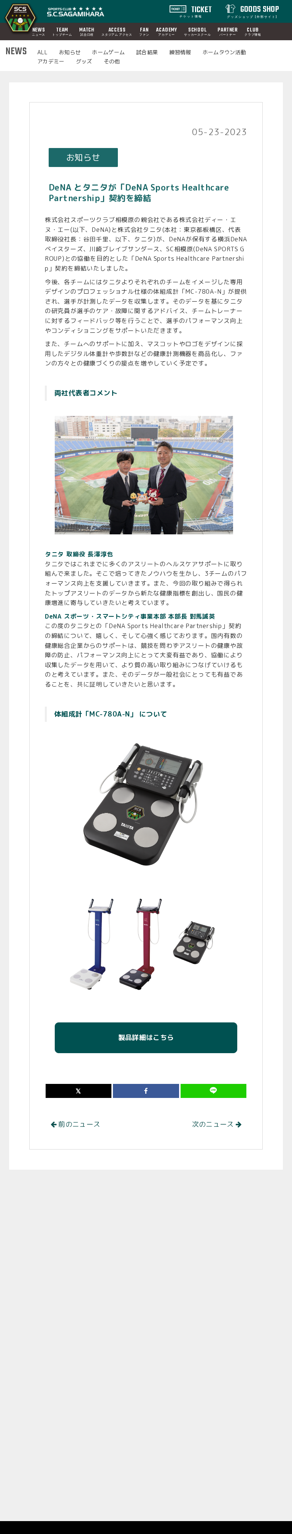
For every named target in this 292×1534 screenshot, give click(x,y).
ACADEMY (166, 31)
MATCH (87, 31)
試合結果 (147, 52)
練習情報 (180, 52)
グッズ (84, 61)
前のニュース (78, 1124)
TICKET (195, 11)
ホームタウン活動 (224, 52)
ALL (42, 52)
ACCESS (117, 31)
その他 (112, 61)
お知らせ (70, 52)
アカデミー (51, 61)
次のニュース (214, 1124)
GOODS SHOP (253, 11)
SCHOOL (197, 31)
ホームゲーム (108, 52)
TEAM (62, 31)
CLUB (252, 31)
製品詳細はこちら (146, 1037)
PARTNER (227, 31)
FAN (144, 31)
